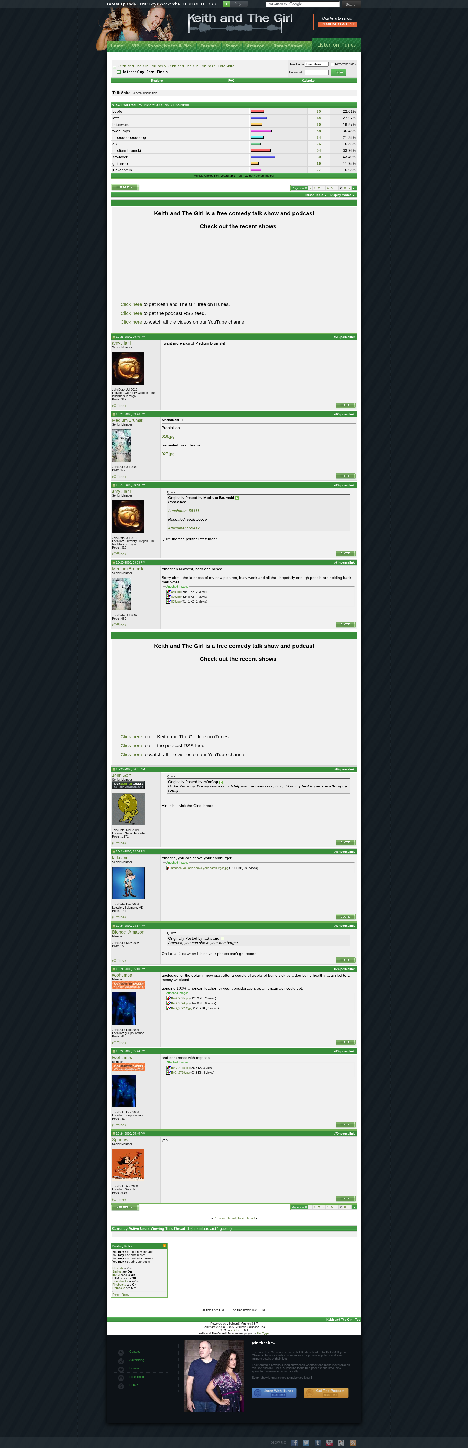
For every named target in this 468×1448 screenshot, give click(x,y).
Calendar (308, 80)
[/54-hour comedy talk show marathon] (128, 788)
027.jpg (168, 454)
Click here (131, 304)
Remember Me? (345, 64)
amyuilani (121, 343)
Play (235, 4)
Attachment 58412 (184, 528)
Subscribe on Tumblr (318, 1443)
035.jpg (176, 601)
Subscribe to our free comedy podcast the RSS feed (326, 1393)
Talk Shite (226, 66)
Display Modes (340, 195)
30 (319, 124)
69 (319, 157)
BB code (117, 1268)
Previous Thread (225, 1218)
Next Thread (246, 1218)
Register (157, 80)
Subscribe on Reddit (341, 1443)
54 (319, 150)
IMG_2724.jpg (180, 1003)
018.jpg (168, 436)
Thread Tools (313, 195)
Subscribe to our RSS (353, 1443)
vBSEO (236, 1330)
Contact (134, 1351)
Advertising (136, 1360)
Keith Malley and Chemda (138, 27)
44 (319, 118)
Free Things (137, 1376)
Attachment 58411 (183, 511)
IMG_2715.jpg (180, 1067)
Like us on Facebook (294, 1443)
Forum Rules (120, 1294)
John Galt (121, 775)
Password (295, 72)
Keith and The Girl (339, 1319)
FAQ (231, 80)
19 (319, 163)
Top (357, 1319)
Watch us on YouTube (329, 1443)
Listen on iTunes (336, 44)
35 (319, 111)
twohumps (122, 975)
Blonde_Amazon (128, 932)
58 (319, 131)
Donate (134, 1368)
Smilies (117, 1271)
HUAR (133, 1385)
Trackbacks (120, 1281)
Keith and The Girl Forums (140, 66)
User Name (296, 64)
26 (319, 144)
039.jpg (176, 591)
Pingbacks (119, 1284)
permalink (347, 337)
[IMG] (116, 1274)
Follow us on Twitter (306, 1443)
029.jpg (176, 596)
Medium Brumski (128, 420)
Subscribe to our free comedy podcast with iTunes (274, 1393)
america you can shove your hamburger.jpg (199, 868)
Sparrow (120, 1139)
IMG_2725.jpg (180, 998)
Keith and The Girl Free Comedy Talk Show (240, 23)
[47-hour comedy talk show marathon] (128, 988)
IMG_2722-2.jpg (181, 1008)
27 (319, 170)
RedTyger (263, 1333)
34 (319, 137)
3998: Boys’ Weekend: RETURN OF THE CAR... (179, 4)
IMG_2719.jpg (180, 1072)
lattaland (120, 857)
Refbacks (118, 1287)
